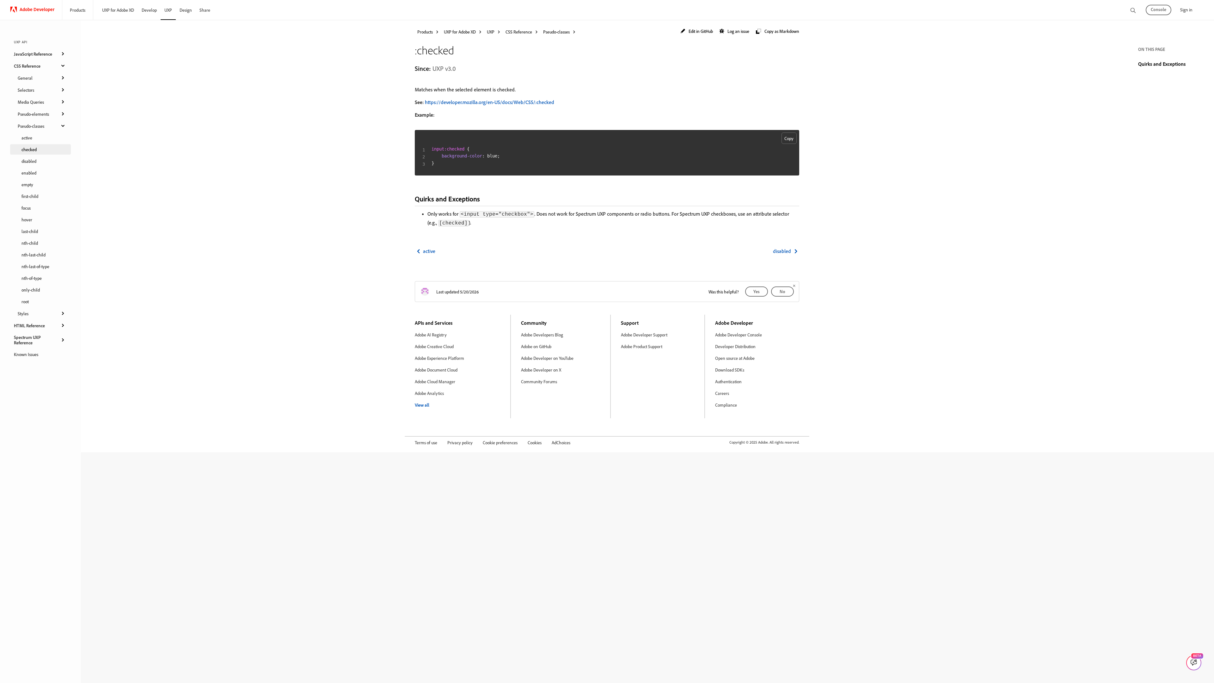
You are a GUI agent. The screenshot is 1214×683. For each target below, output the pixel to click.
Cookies (535, 442)
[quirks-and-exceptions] (485, 198)
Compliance (726, 405)
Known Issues (26, 354)
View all (422, 405)
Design (186, 10)
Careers (722, 393)
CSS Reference (27, 66)
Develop (149, 10)
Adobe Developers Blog (542, 334)
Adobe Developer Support (644, 334)
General (25, 78)
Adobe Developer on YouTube (547, 358)
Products (77, 10)
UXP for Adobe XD (118, 10)
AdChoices (561, 442)
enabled (28, 172)
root (25, 301)
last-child (29, 231)
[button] (696, 31)
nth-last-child (33, 254)
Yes (756, 291)
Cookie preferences (500, 442)
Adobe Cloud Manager (435, 381)
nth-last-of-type (35, 266)
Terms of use (426, 442)
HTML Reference (29, 325)
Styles (23, 313)
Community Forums (539, 381)
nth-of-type (31, 278)
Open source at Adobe (735, 358)
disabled (28, 161)
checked (29, 149)
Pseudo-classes (31, 126)
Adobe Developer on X (541, 369)
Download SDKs (729, 369)
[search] (1133, 11)
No (782, 291)
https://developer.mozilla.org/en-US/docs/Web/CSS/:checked (489, 102)
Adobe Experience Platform (439, 358)
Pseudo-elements (33, 114)
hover (26, 219)
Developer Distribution (735, 346)
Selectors (26, 90)
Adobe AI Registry (431, 334)
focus (26, 208)
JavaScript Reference (33, 54)
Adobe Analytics (429, 393)
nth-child (29, 243)
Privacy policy (460, 442)
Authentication (728, 381)
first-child (29, 196)
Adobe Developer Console (738, 334)
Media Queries (31, 102)
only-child (30, 289)
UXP (168, 10)
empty (27, 184)
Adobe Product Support (641, 346)
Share (204, 10)
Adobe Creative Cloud (434, 346)
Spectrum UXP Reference (27, 340)
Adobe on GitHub (536, 346)
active (26, 137)
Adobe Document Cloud (436, 369)
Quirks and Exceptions (1162, 64)
